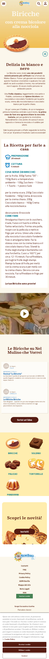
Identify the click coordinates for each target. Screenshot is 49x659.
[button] (3, 3)
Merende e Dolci (10, 371)
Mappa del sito (24, 585)
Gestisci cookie (24, 596)
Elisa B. (12, 368)
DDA (24, 592)
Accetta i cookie (24, 644)
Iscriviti (24, 532)
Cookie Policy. (10, 639)
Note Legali (24, 588)
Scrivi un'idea (24, 420)
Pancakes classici (24, 609)
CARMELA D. (13, 394)
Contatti (24, 565)
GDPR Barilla (24, 581)
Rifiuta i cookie (24, 650)
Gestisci (24, 656)
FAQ (24, 569)
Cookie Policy (24, 577)
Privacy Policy (24, 573)
